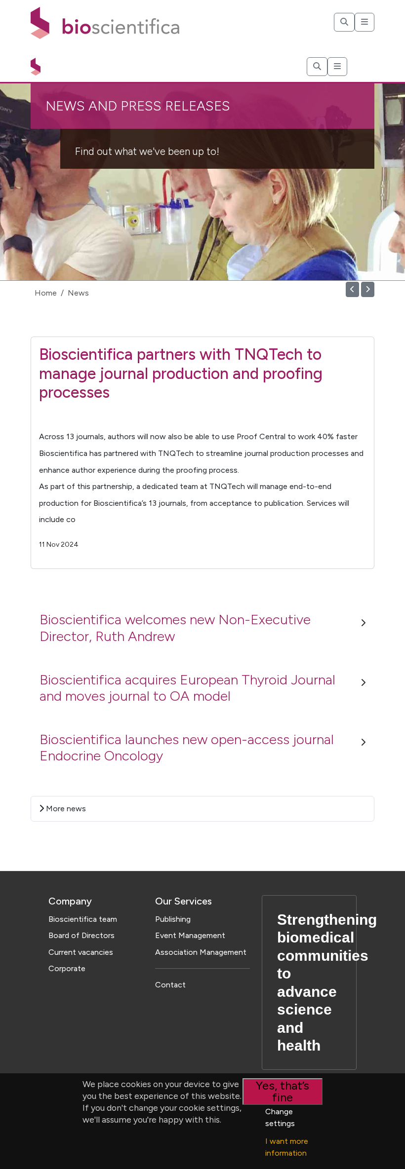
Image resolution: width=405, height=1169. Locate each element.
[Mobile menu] (364, 22)
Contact (170, 984)
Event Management (190, 935)
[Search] (344, 22)
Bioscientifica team (82, 919)
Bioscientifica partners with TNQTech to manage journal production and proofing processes (181, 373)
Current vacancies (80, 952)
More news (65, 808)
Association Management (200, 952)
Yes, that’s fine (282, 1091)
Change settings (280, 1117)
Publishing (173, 919)
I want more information (286, 1147)
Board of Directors (81, 935)
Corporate (66, 968)
